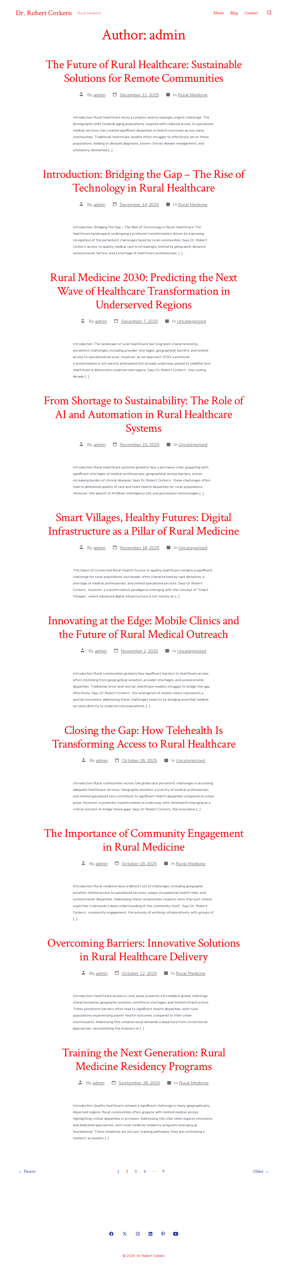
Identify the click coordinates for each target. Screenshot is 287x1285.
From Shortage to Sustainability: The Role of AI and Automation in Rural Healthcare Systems (143, 414)
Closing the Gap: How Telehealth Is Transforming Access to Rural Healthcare (144, 737)
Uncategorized (191, 321)
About (218, 13)
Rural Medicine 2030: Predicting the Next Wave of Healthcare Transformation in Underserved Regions (143, 291)
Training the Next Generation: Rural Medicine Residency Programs (143, 1059)
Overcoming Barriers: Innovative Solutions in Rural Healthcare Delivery (143, 949)
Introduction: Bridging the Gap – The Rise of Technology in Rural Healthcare (143, 181)
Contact (251, 13)
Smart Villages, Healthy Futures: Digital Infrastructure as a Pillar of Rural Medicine (143, 524)
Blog (234, 13)
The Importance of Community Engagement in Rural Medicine (144, 840)
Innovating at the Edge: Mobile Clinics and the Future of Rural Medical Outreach (143, 627)
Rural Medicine (193, 95)
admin (99, 95)
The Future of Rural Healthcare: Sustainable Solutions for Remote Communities (143, 71)
